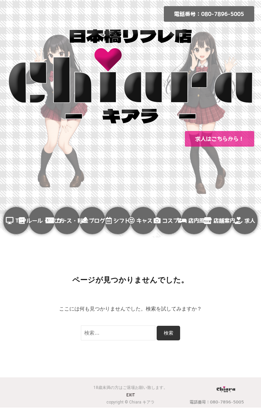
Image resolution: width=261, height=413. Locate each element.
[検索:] (119, 333)
